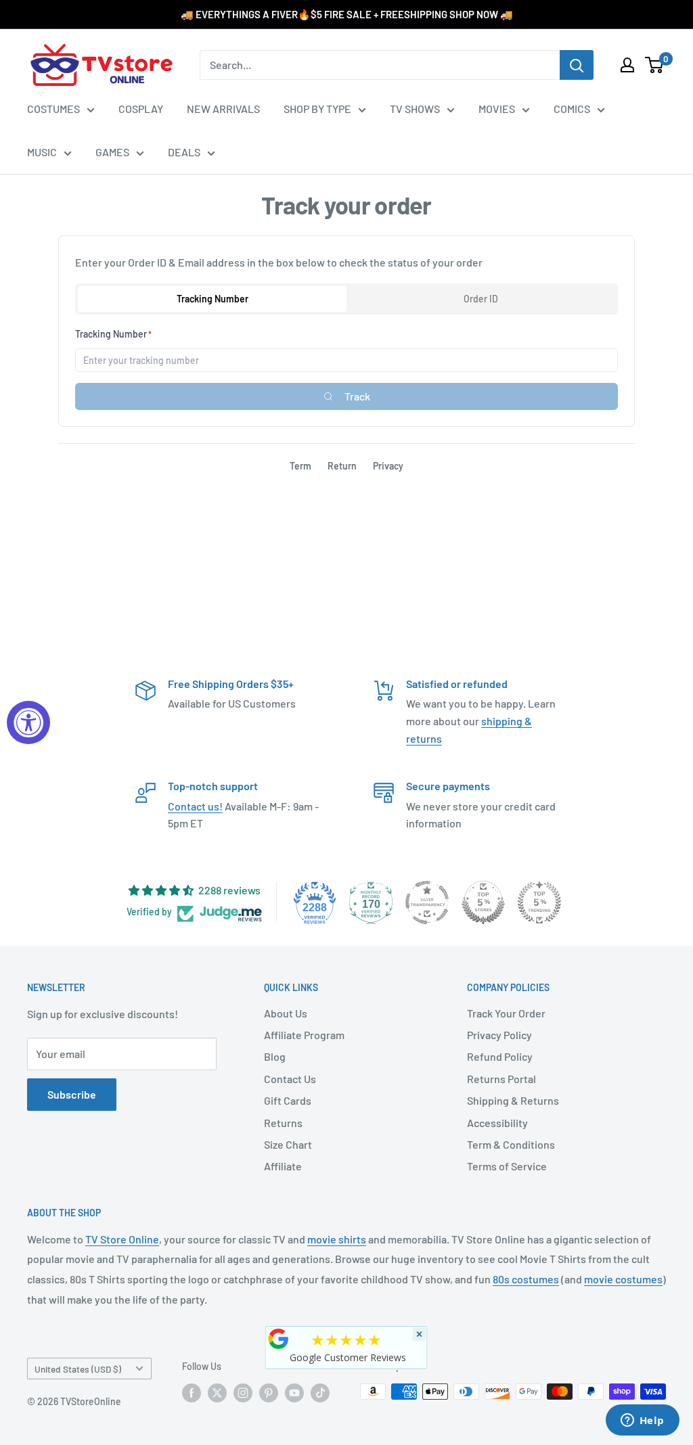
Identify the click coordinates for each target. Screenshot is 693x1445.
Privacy (388, 466)
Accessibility (497, 1122)
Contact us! (195, 806)
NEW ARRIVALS (223, 108)
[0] (654, 65)
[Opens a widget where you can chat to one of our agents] (642, 1421)
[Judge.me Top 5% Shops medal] (483, 902)
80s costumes (526, 1278)
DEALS (184, 151)
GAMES (112, 151)
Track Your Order (506, 1013)
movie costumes (623, 1278)
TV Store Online (122, 1239)
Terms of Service (507, 1166)
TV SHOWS (415, 108)
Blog (275, 1056)
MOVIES (496, 108)
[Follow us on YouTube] (294, 1392)
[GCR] (279, 1339)
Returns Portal (501, 1078)
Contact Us (290, 1078)
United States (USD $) (78, 1369)
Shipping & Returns (513, 1100)
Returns (283, 1122)
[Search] (577, 65)
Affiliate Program (304, 1034)
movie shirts (336, 1239)
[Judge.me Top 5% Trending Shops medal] (539, 902)
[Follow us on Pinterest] (268, 1392)
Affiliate (283, 1166)
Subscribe (71, 1094)
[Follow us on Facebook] (191, 1392)
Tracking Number (212, 298)
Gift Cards (287, 1100)
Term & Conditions (511, 1144)
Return (342, 466)
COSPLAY (140, 108)
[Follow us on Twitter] (217, 1392)
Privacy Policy (499, 1034)
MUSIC (42, 151)
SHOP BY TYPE (317, 108)
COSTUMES (53, 108)
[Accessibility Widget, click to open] (28, 722)
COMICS (572, 108)
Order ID (481, 298)
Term (300, 466)
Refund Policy (500, 1056)
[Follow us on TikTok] (320, 1392)
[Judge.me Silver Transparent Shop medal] (427, 902)
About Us (285, 1013)
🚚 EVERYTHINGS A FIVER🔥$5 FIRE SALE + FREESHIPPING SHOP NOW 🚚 (347, 14)
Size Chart (288, 1144)
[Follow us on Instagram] (242, 1392)
